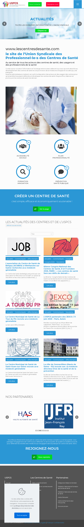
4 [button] (42, 430)
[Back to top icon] (73, 522)
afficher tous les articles (14, 225)
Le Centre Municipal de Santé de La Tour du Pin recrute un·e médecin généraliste (22, 319)
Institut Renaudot (63, 497)
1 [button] (36, 430)
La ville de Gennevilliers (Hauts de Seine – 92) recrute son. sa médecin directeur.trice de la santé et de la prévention (60, 367)
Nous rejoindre (44, 457)
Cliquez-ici (42, 30)
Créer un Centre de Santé (39, 483)
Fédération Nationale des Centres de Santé (67, 492)
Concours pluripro (63, 506)
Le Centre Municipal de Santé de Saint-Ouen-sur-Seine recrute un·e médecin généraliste (22, 366)
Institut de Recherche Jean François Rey (66, 501)
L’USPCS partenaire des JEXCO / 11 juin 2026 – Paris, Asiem (60, 318)
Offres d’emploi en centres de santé (42, 486)
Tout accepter (22, 515)
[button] (7, 417)
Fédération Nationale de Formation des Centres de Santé (68, 487)
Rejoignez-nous (52, 4)
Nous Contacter (35, 4)
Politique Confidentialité (55, 522)
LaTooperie (28, 522)
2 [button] (38, 430)
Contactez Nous (36, 490)
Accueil (8, 483)
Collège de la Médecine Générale (67, 483)
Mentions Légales (39, 522)
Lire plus (11, 282)
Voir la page (44, 209)
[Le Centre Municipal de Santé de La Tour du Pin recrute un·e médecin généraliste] (23, 300)
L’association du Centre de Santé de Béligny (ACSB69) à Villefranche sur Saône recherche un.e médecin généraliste (23, 266)
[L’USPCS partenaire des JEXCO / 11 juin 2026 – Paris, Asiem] (61, 300)
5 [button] (44, 430)
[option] (25, 416)
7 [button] (48, 430)
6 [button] (46, 430)
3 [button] (40, 430)
